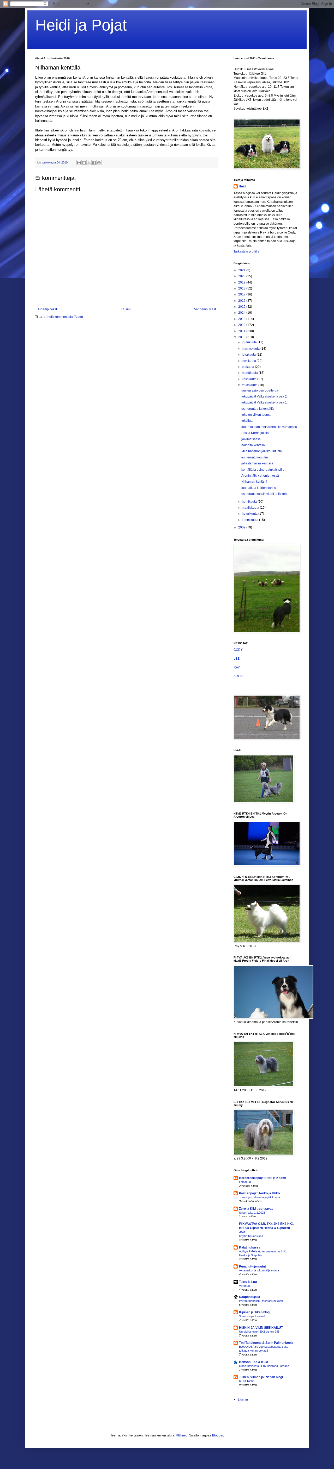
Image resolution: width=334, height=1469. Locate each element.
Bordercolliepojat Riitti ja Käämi (262, 1178)
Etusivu (126, 309)
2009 (242, 527)
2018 (242, 288)
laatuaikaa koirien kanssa (259, 488)
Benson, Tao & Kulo (253, 1362)
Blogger (217, 1435)
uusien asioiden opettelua (259, 390)
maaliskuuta (251, 507)
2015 (242, 306)
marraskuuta (251, 348)
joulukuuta (250, 342)
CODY (238, 650)
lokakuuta (249, 354)
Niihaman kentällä (254, 481)
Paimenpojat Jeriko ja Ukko (259, 1193)
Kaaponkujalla (249, 1297)
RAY (237, 667)
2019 (242, 282)
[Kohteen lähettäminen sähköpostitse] (79, 162)
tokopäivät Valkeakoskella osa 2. (264, 396)
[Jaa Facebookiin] (94, 162)
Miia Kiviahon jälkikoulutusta (261, 451)
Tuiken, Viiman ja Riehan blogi (261, 1377)
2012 (242, 325)
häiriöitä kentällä (253, 445)
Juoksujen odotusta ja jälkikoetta (259, 1197)
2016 (242, 300)
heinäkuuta (250, 373)
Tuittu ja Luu (248, 1282)
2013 (242, 319)
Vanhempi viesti (205, 309)
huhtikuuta (250, 501)
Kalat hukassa (249, 1247)
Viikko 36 (244, 1285)
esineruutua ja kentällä (257, 409)
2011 (242, 331)
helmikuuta (250, 513)
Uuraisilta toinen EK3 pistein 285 (259, 1331)
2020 (242, 276)
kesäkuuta (249, 379)
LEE (237, 658)
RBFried (182, 1435)
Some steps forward (252, 1316)
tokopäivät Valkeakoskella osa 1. (264, 402)
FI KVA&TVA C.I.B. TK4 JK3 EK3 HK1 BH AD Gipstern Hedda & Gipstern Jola (266, 1228)
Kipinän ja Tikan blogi (254, 1312)
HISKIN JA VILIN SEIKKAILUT (261, 1327)
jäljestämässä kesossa (257, 463)
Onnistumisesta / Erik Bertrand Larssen (264, 1365)
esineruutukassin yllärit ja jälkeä (264, 494)
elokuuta (248, 367)
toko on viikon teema (256, 415)
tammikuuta (250, 520)
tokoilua (247, 421)
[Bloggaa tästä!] (84, 162)
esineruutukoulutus (255, 457)
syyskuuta (249, 361)
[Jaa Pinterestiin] (99, 162)
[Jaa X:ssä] (89, 162)
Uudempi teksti (47, 309)
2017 (242, 294)
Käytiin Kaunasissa (251, 1236)
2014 (242, 312)
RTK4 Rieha (246, 1381)
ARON (238, 676)
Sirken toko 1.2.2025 (252, 1212)
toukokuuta (250, 385)
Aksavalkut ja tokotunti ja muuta (259, 1270)
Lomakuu (245, 1181)
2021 (242, 270)
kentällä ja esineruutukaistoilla (262, 469)
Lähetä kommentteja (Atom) (63, 317)
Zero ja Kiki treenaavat (256, 1208)
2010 (242, 337)
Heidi (242, 186)
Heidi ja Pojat (81, 25)
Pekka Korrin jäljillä (255, 433)
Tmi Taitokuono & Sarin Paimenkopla (266, 1343)
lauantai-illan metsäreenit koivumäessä (269, 427)
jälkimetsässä (251, 439)
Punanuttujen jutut (252, 1266)
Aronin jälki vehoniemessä (260, 475)
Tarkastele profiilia (246, 251)
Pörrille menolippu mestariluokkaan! (261, 1300)
